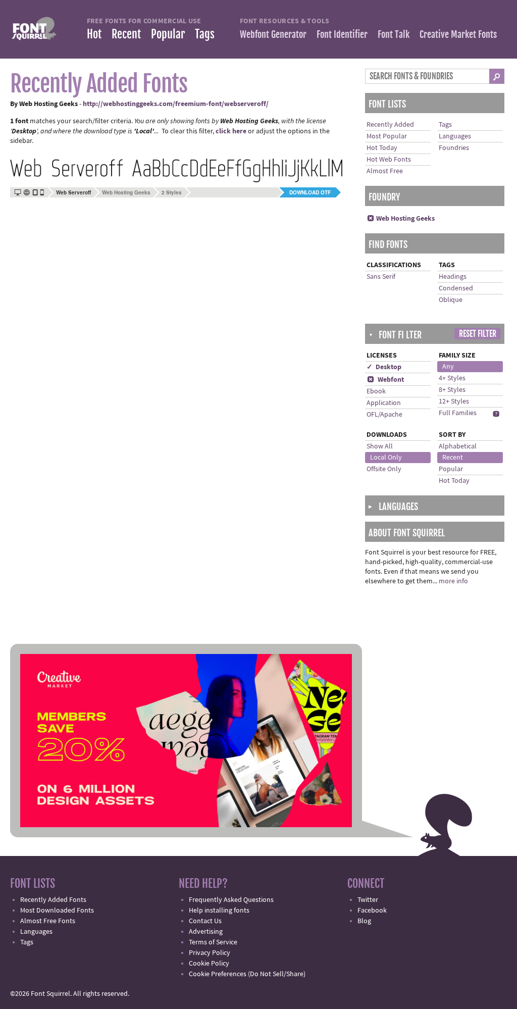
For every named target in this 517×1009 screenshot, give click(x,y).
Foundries (454, 148)
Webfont (385, 380)
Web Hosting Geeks (126, 192)
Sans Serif (381, 276)
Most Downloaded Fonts (57, 910)
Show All (380, 446)
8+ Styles (452, 389)
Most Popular (387, 136)
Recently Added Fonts (53, 899)
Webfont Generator (273, 34)
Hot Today (382, 148)
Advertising (206, 931)
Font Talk (393, 34)
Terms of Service (213, 942)
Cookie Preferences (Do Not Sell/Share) (247, 974)
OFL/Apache (384, 414)
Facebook (372, 910)
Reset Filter (477, 334)
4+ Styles (452, 378)
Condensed (456, 288)
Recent (126, 34)
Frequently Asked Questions (231, 899)
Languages (455, 136)
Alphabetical (458, 446)
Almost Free (385, 171)
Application (384, 403)
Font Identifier (342, 34)
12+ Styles (454, 401)
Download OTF (310, 192)
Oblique (450, 300)
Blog (364, 921)
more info (453, 581)
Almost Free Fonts (47, 921)
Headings (453, 276)
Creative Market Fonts (458, 34)
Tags (205, 34)
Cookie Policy (209, 963)
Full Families (458, 413)
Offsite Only (384, 469)
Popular (168, 34)
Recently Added (390, 124)
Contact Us (205, 921)
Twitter (367, 899)
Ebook (376, 391)
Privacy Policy (209, 952)
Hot (94, 34)
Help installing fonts (219, 910)
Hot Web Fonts (389, 159)
